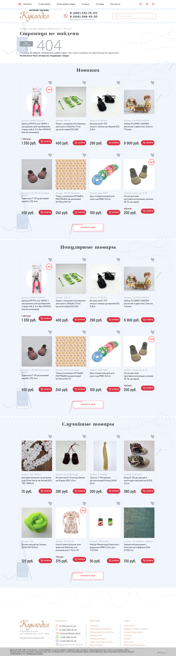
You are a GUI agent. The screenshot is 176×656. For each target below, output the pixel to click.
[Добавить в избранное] (50, 82)
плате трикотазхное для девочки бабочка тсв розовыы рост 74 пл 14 (68, 547)
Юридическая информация (32, 638)
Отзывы (100, 4)
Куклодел (34, 15)
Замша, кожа (96, 636)
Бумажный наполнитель (102, 632)
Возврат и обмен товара (136, 629)
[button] (88, 227)
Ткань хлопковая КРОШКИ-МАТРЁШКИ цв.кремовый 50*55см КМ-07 (70, 199)
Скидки (85, 4)
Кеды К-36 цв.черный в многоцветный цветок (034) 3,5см (138, 481)
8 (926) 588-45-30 (84, 16)
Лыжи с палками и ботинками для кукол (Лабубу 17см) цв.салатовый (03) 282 (70, 127)
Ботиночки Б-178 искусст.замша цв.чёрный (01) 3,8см (104, 127)
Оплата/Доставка (66, 4)
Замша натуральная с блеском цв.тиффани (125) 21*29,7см (137, 547)
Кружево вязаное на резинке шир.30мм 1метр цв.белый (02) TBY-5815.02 (37, 481)
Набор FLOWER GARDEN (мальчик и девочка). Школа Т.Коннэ (138, 127)
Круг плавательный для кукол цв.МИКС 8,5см (102, 197)
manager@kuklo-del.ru (70, 633)
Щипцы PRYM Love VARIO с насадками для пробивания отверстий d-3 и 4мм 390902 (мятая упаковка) (36, 128)
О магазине (44, 4)
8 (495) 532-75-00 (83, 13)
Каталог (27, 4)
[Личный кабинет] (147, 4)
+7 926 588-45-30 (68, 637)
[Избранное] (141, 4)
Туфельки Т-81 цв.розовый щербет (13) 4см (35, 200)
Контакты (115, 4)
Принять (161, 652)
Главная (94, 626)
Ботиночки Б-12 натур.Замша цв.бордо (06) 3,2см (70, 479)
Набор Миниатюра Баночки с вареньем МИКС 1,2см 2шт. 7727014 (104, 547)
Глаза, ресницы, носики (101, 642)
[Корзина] (153, 4)
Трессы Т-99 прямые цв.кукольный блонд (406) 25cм (103, 481)
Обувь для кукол (98, 639)
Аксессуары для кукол (100, 629)
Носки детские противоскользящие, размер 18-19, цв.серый (138, 199)
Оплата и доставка (133, 632)
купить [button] (47, 141)
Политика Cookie (34, 653)
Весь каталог (96, 645)
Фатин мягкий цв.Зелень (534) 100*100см (34, 546)
